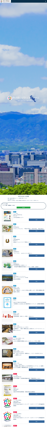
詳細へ (37, 219)
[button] (46, 1)
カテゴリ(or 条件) (5, 203)
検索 (24, 207)
